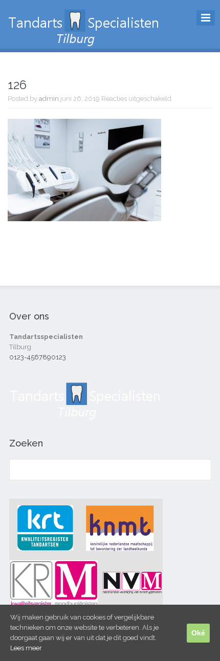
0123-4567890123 (37, 357)
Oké (198, 633)
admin (49, 98)
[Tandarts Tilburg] (84, 41)
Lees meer (26, 648)
